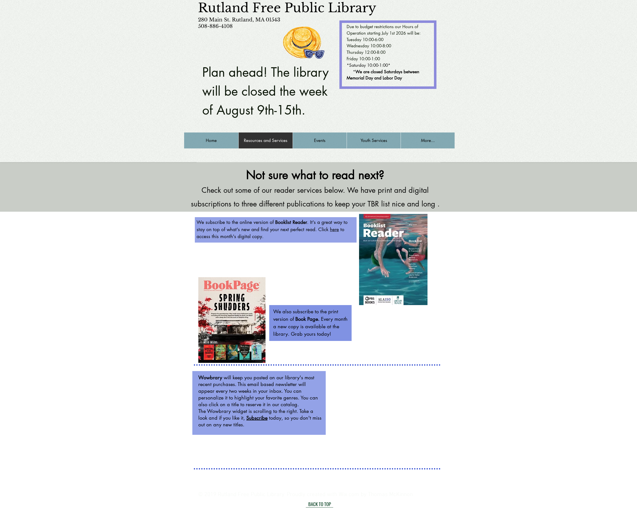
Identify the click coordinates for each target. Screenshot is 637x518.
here (334, 229)
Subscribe (256, 418)
